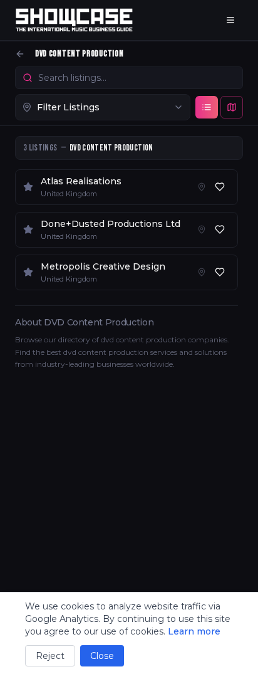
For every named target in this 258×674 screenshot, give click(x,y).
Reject (50, 655)
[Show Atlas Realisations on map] (202, 187)
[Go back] (20, 53)
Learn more (194, 631)
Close (102, 655)
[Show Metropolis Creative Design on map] (202, 272)
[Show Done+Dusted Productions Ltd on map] (202, 229)
